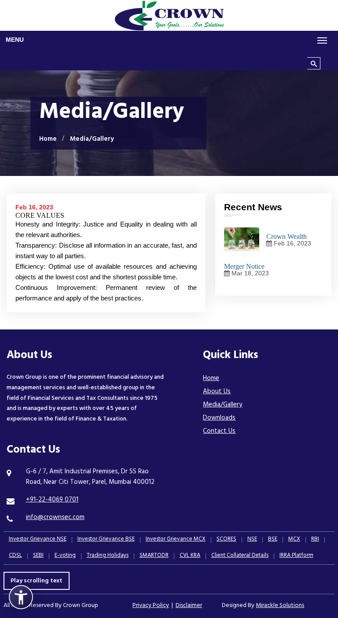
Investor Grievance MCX (176, 540)
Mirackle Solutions (280, 606)
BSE (272, 540)
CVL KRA (190, 556)
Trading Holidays (108, 556)
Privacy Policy (150, 606)
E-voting (65, 556)
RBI (315, 540)
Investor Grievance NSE (37, 540)
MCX (294, 540)
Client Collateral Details (239, 556)
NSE (252, 540)
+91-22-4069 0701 (52, 500)
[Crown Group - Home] (169, 15)
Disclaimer (189, 606)
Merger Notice (244, 266)
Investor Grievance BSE (106, 540)
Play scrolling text (36, 581)
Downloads (219, 418)
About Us (217, 392)
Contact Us (219, 431)
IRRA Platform (296, 556)
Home (48, 139)
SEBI (38, 556)
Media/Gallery (222, 405)
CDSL (15, 556)
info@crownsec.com (55, 518)
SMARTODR (154, 556)
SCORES (226, 540)
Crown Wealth (286, 236)
